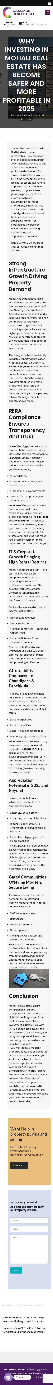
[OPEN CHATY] (8, 1377)
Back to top (41, 1377)
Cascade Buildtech (22, 115)
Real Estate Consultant (34, 1305)
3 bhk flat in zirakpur (15, 1305)
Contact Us (19, 1165)
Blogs (36, 115)
